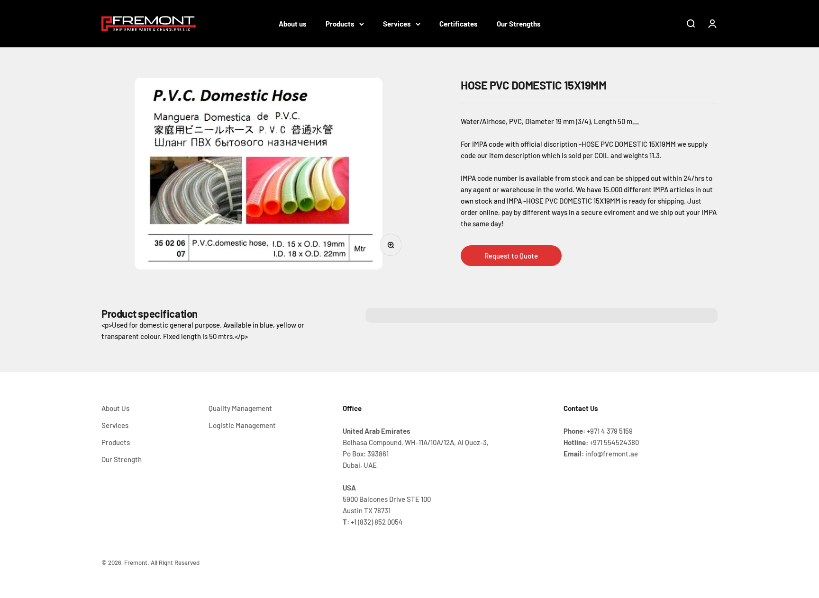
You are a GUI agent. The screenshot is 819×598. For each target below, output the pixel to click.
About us (293, 23)
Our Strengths (519, 23)
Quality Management (240, 408)
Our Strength (121, 459)
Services (397, 23)
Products (340, 23)
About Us (115, 408)
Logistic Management (242, 425)
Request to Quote (511, 255)
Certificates (458, 23)
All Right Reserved (175, 562)
